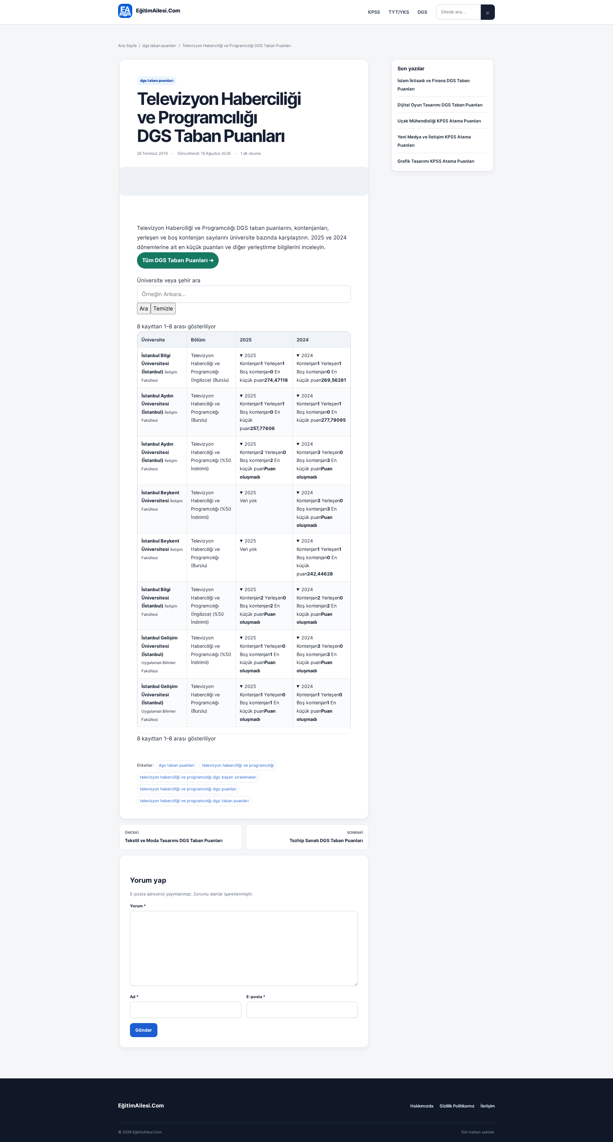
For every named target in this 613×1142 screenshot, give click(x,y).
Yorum (138, 905)
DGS (422, 12)
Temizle (163, 308)
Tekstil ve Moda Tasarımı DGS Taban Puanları (174, 836)
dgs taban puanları (159, 45)
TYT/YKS (399, 12)
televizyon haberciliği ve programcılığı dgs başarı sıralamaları (198, 777)
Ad (134, 996)
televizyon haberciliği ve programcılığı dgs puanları (188, 788)
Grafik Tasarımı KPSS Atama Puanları (435, 161)
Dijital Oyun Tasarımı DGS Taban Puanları (440, 104)
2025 (250, 355)
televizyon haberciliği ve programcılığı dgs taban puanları (194, 800)
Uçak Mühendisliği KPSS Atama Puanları (439, 120)
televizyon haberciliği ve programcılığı (238, 765)
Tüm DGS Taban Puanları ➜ (178, 260)
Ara (144, 308)
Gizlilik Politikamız (457, 1105)
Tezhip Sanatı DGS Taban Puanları (326, 836)
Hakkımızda (422, 1105)
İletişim (488, 1105)
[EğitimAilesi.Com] (125, 11)
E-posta (255, 996)
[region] (244, 532)
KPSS (374, 12)
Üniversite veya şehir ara (169, 280)
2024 (307, 355)
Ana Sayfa (127, 45)
